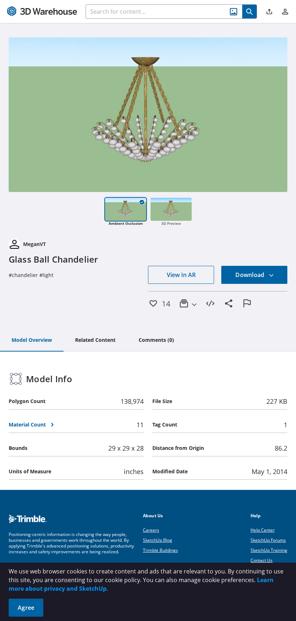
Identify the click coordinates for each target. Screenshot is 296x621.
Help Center (263, 530)
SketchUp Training (269, 550)
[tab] (32, 340)
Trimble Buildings (160, 550)
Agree (26, 608)
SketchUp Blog (157, 540)
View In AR (181, 275)
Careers (151, 530)
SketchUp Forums (268, 540)
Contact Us (262, 560)
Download (250, 275)
